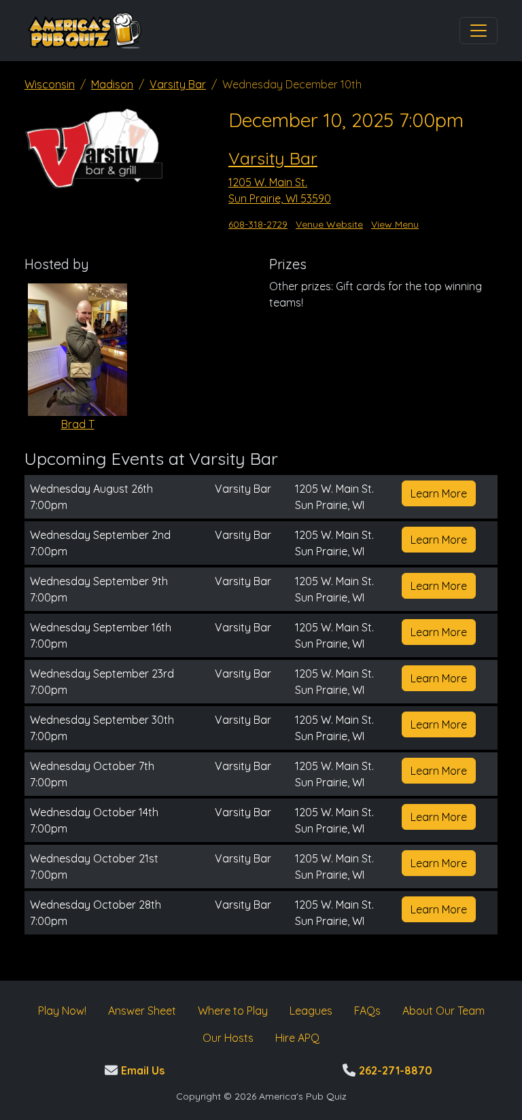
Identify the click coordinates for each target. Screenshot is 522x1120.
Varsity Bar (178, 84)
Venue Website (329, 224)
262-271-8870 (394, 1070)
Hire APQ (297, 1038)
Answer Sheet (142, 1010)
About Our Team (443, 1010)
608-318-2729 (258, 224)
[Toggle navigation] (478, 30)
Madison (112, 84)
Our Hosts (228, 1038)
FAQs (367, 1010)
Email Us (141, 1070)
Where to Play (233, 1010)
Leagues (311, 1010)
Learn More (439, 493)
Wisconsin (49, 84)
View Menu (395, 224)
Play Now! (62, 1010)
